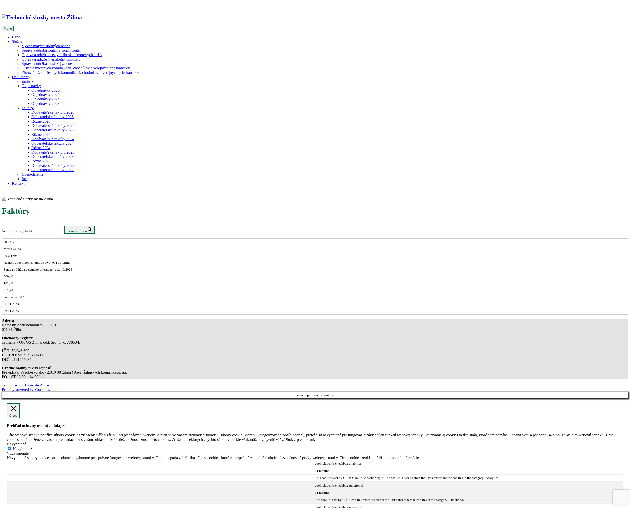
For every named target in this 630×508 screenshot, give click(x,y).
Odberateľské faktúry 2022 (53, 170)
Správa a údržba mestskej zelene (47, 64)
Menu (8, 28)
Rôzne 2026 (41, 121)
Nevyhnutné (22, 449)
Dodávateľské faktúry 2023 (53, 152)
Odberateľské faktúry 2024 (53, 143)
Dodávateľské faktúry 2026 (53, 112)
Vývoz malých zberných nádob (46, 46)
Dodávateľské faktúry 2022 (53, 165)
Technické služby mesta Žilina (25, 385)
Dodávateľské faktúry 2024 (53, 139)
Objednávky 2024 (46, 99)
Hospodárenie (32, 174)
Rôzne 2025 (41, 134)
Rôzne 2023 (41, 161)
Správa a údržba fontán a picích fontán (51, 50)
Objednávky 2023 (46, 103)
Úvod (16, 37)
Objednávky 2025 (46, 94)
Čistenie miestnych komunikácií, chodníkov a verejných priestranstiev (76, 68)
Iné (24, 179)
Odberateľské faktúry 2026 (53, 117)
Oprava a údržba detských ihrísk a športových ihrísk (62, 55)
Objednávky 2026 (46, 90)
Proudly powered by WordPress (26, 389)
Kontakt (18, 183)
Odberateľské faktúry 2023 (53, 156)
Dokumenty (21, 77)
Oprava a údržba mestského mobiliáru (51, 59)
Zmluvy (28, 81)
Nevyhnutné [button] (16, 444)
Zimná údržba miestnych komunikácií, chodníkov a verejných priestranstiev (80, 72)
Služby (17, 41)
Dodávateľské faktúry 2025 (53, 125)
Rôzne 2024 (41, 148)
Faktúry (28, 108)
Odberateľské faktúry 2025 (53, 130)
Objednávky (31, 86)
